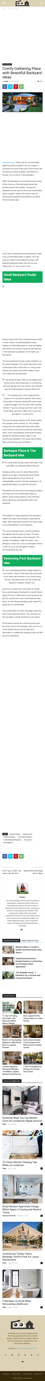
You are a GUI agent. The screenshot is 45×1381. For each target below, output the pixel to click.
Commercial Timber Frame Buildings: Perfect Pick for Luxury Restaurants (20, 1256)
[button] (4, 3)
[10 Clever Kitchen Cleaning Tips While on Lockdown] (22, 1144)
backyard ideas (27, 834)
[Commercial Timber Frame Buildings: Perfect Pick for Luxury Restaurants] (22, 1236)
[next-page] (7, 984)
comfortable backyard (25, 837)
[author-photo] (22, 894)
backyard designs (14, 834)
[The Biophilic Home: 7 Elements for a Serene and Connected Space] (8, 975)
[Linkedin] (22, 929)
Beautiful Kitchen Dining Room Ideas (33, 872)
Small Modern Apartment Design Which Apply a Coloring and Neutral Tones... (21, 1209)
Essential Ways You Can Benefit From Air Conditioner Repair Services (22, 1119)
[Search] (41, 3)
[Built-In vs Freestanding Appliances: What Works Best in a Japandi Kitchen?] (12, 1031)
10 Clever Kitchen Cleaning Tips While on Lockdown (19, 1164)
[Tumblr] (31, 1355)
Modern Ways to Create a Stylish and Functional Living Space (29, 950)
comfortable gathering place (12, 840)
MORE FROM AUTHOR (30, 941)
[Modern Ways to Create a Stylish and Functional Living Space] (8, 950)
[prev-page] (3, 984)
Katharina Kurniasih (8, 1216)
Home (4, 9)
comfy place (27, 840)
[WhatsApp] (21, 86)
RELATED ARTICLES (11, 941)
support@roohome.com (27, 1348)
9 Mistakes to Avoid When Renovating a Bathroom (16, 1302)
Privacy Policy (27, 1374)
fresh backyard (8, 842)
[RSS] (25, 1355)
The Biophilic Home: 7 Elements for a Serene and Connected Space (28, 975)
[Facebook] (4, 86)
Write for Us (39, 1374)
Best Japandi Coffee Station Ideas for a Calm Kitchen (33, 1018)
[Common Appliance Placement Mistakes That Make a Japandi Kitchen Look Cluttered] (12, 1058)
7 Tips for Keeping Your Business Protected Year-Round (32, 1069)
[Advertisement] (22, 40)
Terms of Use (16, 1374)
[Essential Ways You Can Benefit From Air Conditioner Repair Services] (22, 1100)
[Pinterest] (15, 86)
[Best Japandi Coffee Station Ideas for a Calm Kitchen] (33, 1007)
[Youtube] (22, 1361)
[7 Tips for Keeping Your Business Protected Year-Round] (33, 1058)
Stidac (7, 81)
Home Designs (14, 9)
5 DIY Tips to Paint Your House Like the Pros (11, 872)
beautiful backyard (9, 837)
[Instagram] (12, 1355)
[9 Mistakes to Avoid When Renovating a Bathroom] (22, 1283)
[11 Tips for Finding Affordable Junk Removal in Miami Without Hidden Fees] (12, 1007)
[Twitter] (10, 86)
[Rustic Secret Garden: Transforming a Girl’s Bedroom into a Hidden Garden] (33, 1031)
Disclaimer (6, 1374)
